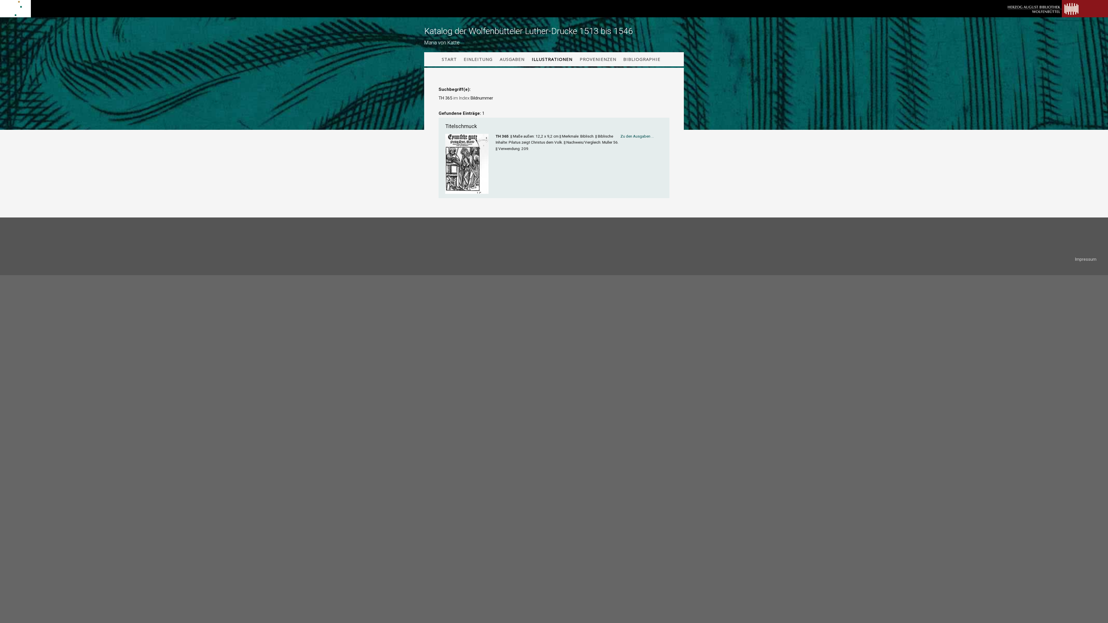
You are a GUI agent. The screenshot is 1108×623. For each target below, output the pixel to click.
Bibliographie (641, 59)
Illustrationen (552, 59)
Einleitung (478, 59)
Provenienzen (598, 59)
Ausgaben (512, 59)
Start (449, 59)
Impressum (1085, 259)
